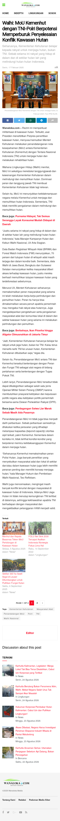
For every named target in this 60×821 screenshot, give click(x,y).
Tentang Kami (8, 799)
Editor (30, 633)
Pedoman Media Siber (39, 799)
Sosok (52, 13)
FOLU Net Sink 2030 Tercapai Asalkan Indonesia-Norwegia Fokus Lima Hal (38, 541)
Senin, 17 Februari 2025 (13, 67)
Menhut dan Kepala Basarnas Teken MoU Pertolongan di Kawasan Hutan (12, 541)
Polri (30, 613)
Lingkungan (36, 13)
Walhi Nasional (11, 618)
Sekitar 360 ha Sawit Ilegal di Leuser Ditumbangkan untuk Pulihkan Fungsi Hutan (13, 578)
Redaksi (22, 799)
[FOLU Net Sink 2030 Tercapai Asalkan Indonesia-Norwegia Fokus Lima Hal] (40, 528)
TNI (38, 613)
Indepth (18, 13)
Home (5, 13)
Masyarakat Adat (45, 609)
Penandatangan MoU (14, 613)
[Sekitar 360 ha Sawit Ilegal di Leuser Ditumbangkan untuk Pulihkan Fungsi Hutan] (13, 565)
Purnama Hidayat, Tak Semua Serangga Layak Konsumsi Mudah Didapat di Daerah (28, 220)
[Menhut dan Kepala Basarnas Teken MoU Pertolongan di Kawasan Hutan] (13, 528)
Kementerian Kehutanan (21, 609)
